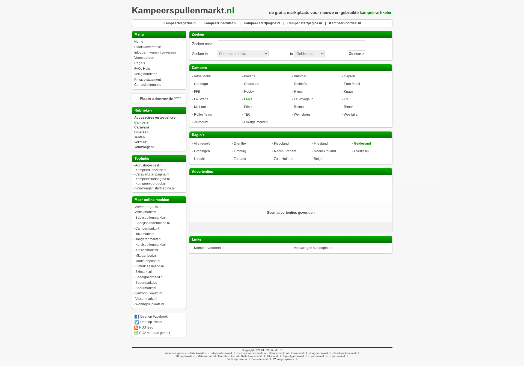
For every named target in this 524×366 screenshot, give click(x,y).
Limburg (240, 151)
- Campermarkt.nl (277, 353)
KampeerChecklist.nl (150, 170)
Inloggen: (155, 52)
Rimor (348, 107)
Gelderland (362, 143)
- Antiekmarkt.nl (197, 353)
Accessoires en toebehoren (155, 117)
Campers (141, 122)
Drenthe (240, 143)
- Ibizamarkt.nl (297, 353)
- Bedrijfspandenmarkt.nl (250, 353)
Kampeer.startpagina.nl (152, 179)
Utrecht (199, 159)
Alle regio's (202, 143)
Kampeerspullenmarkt (183, 10)
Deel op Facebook (153, 316)
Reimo (299, 107)
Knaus (348, 91)
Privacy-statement (147, 79)
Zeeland (240, 159)
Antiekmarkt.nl (145, 212)
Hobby (249, 91)
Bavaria (249, 76)
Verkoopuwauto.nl (148, 293)
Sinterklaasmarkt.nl (149, 266)
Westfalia (351, 114)
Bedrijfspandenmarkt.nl (152, 223)
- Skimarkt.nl (273, 356)
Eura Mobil (352, 84)
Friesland (321, 143)
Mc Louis (200, 107)
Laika (248, 99)
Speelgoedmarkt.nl (149, 277)
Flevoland (281, 143)
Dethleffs (300, 84)
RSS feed (145, 327)
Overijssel (361, 151)
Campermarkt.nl (147, 228)
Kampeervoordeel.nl (150, 184)
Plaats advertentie (147, 47)
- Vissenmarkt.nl (260, 359)
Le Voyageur (303, 99)
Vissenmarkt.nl (146, 299)
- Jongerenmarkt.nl (319, 353)
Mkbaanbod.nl (146, 255)
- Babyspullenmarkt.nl (221, 353)
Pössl (248, 107)
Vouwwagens (144, 147)
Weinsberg (302, 114)
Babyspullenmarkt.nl (150, 217)
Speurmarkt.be (146, 283)
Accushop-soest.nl (148, 165)
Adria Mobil (202, 76)
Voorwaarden (144, 58)
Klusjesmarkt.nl (146, 250)
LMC (347, 99)
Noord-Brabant (285, 151)
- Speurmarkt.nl (338, 356)
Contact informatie (147, 85)
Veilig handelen (145, 74)
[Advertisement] (290, 188)
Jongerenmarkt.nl (148, 239)
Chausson (251, 84)
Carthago (201, 84)
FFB (197, 91)
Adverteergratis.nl (148, 207)
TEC (247, 114)
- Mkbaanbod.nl (205, 356)
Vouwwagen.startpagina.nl (155, 188)
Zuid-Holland (283, 159)
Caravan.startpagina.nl (152, 174)
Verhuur (140, 142)
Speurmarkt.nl (145, 288)
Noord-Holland (325, 151)
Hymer (299, 91)
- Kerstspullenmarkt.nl (345, 353)
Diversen (141, 132)
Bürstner (300, 76)
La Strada (201, 99)
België (318, 159)
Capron (349, 76)
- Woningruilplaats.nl (284, 359)
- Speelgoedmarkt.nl (294, 356)
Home (138, 41)
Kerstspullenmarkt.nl (150, 245)
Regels (139, 63)
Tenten (139, 137)
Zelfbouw (201, 122)
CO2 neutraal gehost (154, 333)
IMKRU (278, 350)
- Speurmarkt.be (317, 356)
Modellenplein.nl (147, 261)
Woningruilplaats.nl (149, 304)
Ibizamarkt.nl (144, 234)
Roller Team (203, 114)
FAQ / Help (142, 69)
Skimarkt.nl (143, 272)
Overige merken (256, 122)
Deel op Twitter (150, 322)
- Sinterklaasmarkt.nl (252, 356)
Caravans (142, 127)
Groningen (202, 151)
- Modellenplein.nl (227, 356)
